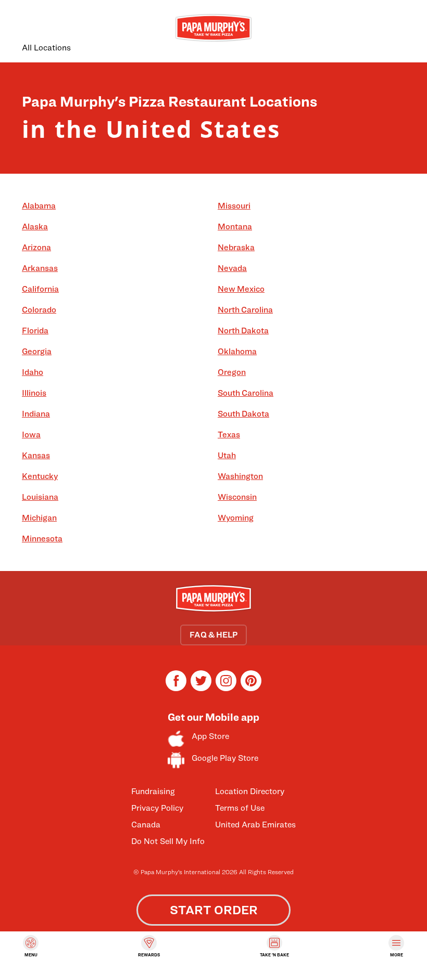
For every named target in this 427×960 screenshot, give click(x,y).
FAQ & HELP (213, 635)
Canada (145, 824)
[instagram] (226, 688)
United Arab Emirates (255, 824)
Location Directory (249, 791)
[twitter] (201, 688)
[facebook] (176, 688)
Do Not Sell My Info (168, 841)
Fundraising (153, 791)
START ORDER (214, 909)
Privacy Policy (157, 808)
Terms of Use (240, 808)
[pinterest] (251, 688)
